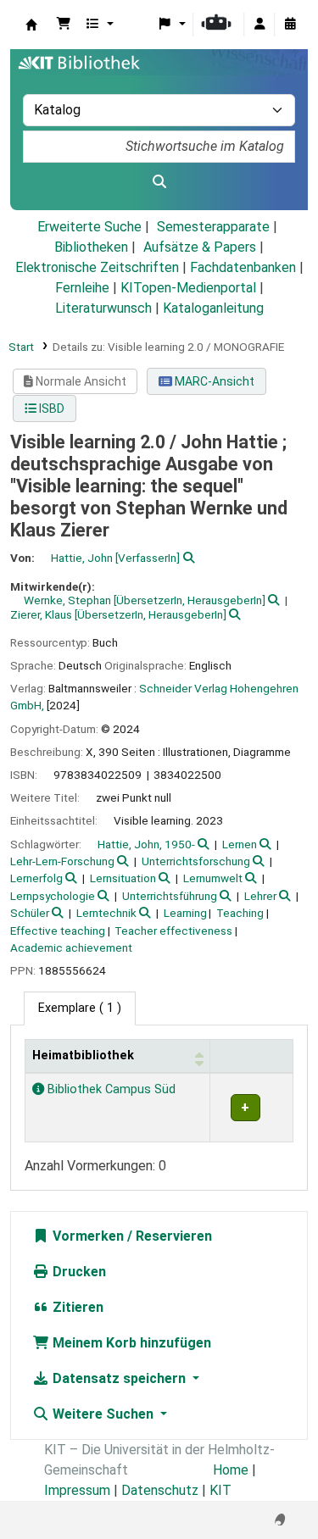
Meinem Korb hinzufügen (130, 1343)
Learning (185, 913)
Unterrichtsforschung (196, 861)
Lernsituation (123, 878)
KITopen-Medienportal (188, 288)
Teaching (240, 913)
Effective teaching (57, 930)
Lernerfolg (36, 878)
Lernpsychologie (52, 896)
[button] (63, 24)
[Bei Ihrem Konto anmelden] (259, 24)
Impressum (77, 1490)
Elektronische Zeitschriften (97, 267)
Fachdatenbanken (243, 267)
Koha (31, 25)
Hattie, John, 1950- (146, 844)
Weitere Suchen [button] (103, 1414)
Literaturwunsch (103, 308)
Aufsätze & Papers (199, 247)
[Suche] (159, 182)
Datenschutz (159, 1490)
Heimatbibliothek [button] (83, 1055)
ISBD (50, 408)
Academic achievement (71, 947)
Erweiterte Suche (89, 227)
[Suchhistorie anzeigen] (290, 24)
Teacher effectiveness (173, 930)
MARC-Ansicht (213, 381)
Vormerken (86, 1236)
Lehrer (260, 896)
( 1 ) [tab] (79, 1008)
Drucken (77, 1272)
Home (230, 1470)
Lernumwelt (213, 878)
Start (21, 346)
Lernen (239, 844)
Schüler (29, 913)
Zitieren (76, 1307)
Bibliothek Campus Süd (110, 1089)
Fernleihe (82, 288)
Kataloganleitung (213, 308)
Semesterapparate (213, 227)
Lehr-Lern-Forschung (62, 861)
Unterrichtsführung (169, 896)
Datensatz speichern (119, 1378)
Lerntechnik (106, 913)
